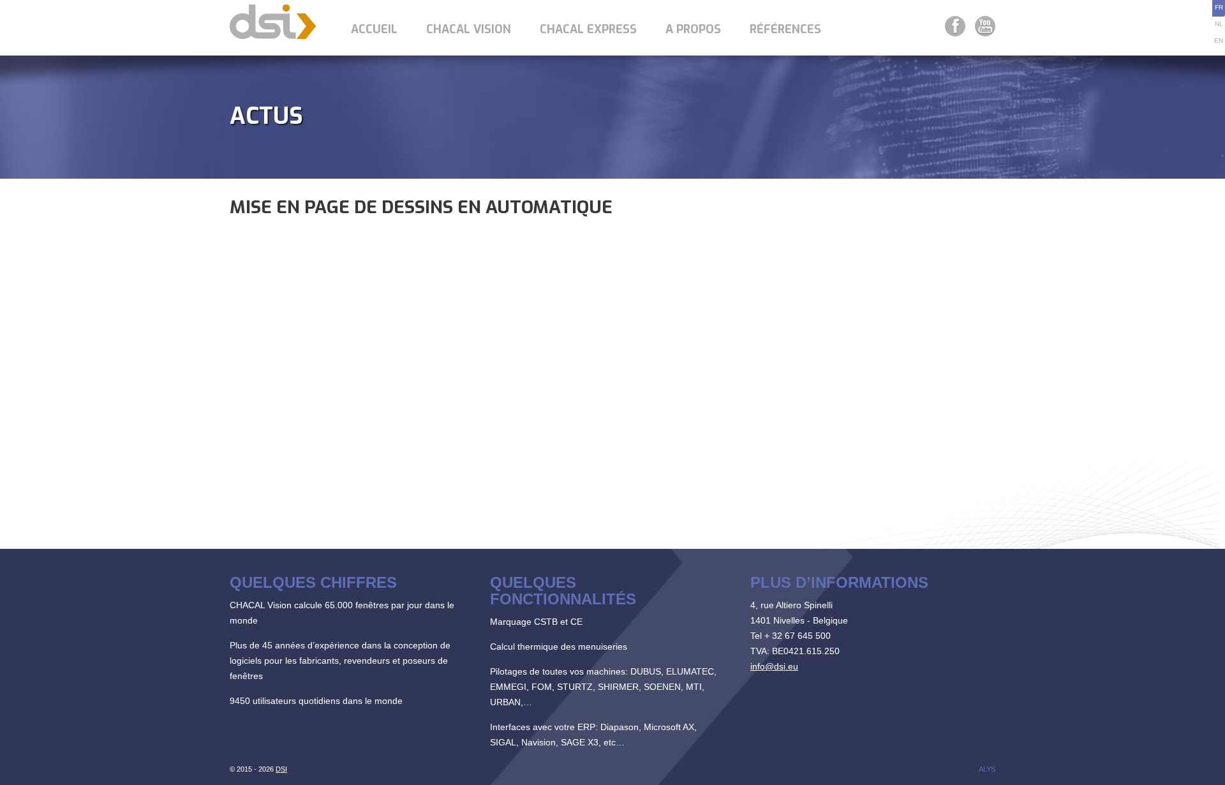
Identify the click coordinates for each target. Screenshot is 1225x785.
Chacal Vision (468, 29)
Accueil (374, 29)
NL (1219, 23)
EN (1218, 40)
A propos (693, 29)
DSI (281, 769)
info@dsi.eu (774, 666)
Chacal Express (588, 29)
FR (1219, 7)
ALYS (987, 769)
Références (785, 29)
